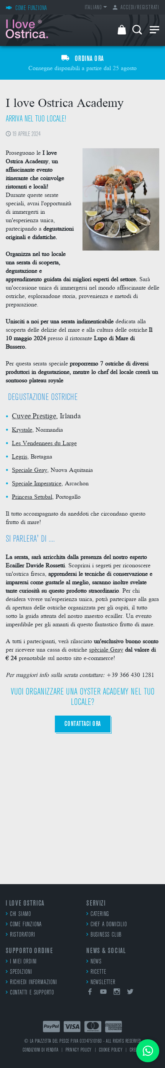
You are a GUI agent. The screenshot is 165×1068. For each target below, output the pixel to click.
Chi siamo (20, 914)
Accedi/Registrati (139, 8)
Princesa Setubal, (33, 496)
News (96, 962)
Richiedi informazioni (33, 983)
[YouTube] (103, 993)
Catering (100, 914)
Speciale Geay (29, 469)
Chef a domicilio (109, 925)
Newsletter (103, 983)
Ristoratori (22, 935)
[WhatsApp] (147, 1050)
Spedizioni (21, 972)
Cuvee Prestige (34, 415)
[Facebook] (90, 993)
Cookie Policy (111, 1050)
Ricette (98, 972)
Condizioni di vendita (41, 1050)
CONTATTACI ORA (82, 724)
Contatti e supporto (32, 993)
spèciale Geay (106, 649)
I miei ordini (23, 962)
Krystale (22, 429)
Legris (19, 456)
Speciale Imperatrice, (37, 482)
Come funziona (26, 925)
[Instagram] (117, 993)
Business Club (106, 935)
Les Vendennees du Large (44, 442)
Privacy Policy (79, 1050)
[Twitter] (130, 993)
